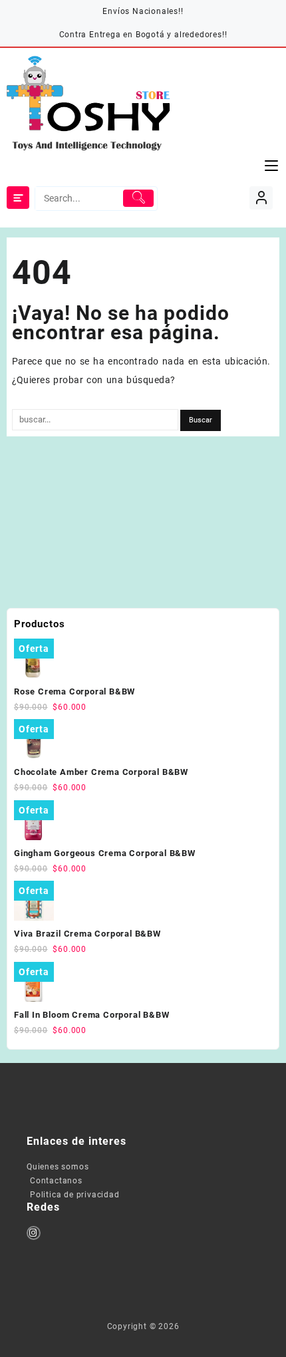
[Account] (261, 198)
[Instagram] (34, 1233)
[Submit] (138, 198)
